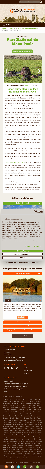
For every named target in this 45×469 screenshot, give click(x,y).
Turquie (26, 456)
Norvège (20, 439)
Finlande (32, 418)
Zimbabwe (25, 458)
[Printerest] (17, 368)
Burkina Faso (26, 407)
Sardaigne (30, 447)
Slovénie (36, 449)
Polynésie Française (17, 443)
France (39, 418)
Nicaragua (13, 439)
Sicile (13, 449)
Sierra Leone (20, 449)
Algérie (24, 399)
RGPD (6, 391)
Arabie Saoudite (14, 401)
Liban (39, 430)
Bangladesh (37, 403)
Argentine (24, 401)
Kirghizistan (13, 430)
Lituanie (5, 433)
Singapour (29, 449)
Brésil (12, 407)
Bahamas (21, 403)
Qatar (39, 443)
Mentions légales (9, 381)
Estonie (12, 418)
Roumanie (6, 445)
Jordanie (30, 428)
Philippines (38, 441)
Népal (39, 439)
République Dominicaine (33, 445)
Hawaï (27, 422)
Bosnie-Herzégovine (35, 405)
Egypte (17, 416)
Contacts (26, 373)
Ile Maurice (7, 424)
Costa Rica (32, 412)
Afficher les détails (32, 246)
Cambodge (6, 409)
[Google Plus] (13, 368)
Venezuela (6, 458)
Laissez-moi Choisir (21, 254)
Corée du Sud (23, 412)
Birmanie (18, 405)
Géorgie (21, 422)
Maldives (7, 435)
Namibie (5, 439)
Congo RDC (13, 412)
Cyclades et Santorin (18, 414)
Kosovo (21, 430)
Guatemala (31, 420)
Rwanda (20, 445)
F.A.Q (25, 368)
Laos (27, 430)
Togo (33, 454)
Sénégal (38, 451)
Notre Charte (8, 355)
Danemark (38, 414)
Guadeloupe (23, 420)
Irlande (21, 426)
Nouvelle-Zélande (30, 439)
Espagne (5, 418)
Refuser (22, 257)
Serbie (38, 447)
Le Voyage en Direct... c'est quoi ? (14, 357)
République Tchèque (9, 447)
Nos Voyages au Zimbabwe (22, 51)
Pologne (6, 443)
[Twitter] (8, 368)
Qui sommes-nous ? (10, 349)
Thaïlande (27, 454)
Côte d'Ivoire (30, 414)
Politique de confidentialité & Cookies (15, 386)
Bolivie (25, 405)
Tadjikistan (6, 454)
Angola (5, 401)
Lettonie (33, 430)
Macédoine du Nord (15, 433)
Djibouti (5, 416)
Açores (14, 403)
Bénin (39, 407)
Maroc (23, 435)
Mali (13, 435)
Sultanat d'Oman (21, 451)
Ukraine (32, 456)
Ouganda (5, 441)
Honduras (33, 422)
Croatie (39, 412)
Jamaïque (19, 428)
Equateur (38, 416)
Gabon (5, 420)
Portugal (27, 443)
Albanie (18, 399)
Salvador (21, 447)
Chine (39, 409)
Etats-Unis (19, 418)
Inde (4, 426)
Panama (21, 441)
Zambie (19, 458)
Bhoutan (11, 405)
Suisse (11, 451)
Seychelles (6, 449)
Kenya (6, 430)
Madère (33, 433)
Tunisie (11, 456)
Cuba (9, 414)
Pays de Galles (29, 441)
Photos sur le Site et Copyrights (13, 389)
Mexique (5, 437)
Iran (16, 426)
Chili (34, 409)
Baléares (29, 403)
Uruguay (38, 456)
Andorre (30, 399)
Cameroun (14, 409)
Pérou (34, 443)
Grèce (16, 420)
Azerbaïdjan (6, 403)
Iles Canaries (29, 424)
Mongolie (19, 437)
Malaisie (39, 433)
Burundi (34, 407)
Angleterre (38, 399)
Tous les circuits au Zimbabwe (22, 336)
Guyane (15, 422)
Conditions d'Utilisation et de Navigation (16, 383)
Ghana (11, 420)
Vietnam (12, 458)
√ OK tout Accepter (23, 251)
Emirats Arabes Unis (27, 416)
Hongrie (39, 422)
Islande (26, 426)
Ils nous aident (28, 370)
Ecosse (11, 416)
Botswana (6, 407)
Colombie (6, 412)
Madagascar (26, 433)
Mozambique (37, 437)
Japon (25, 428)
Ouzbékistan (13, 441)
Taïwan (20, 454)
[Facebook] (5, 368)
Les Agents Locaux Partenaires (13, 360)
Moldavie (12, 437)
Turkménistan (19, 456)
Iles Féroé (38, 424)
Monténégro (27, 437)
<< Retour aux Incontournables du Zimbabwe (22, 262)
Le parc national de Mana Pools (15, 162)
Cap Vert (28, 409)
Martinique (31, 435)
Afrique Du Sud (9, 399)
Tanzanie (14, 454)
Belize (5, 405)
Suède (31, 451)
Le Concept (7, 352)
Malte (18, 435)
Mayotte (38, 435)
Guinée (39, 420)
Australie (38, 401)
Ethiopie (26, 418)
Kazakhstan (38, 428)
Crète (4, 414)
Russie (14, 445)
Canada (21, 409)
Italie (13, 428)
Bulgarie (17, 407)
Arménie (31, 401)
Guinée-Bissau (7, 422)
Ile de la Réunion (18, 424)
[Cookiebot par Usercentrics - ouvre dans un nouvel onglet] (33, 211)
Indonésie (10, 426)
